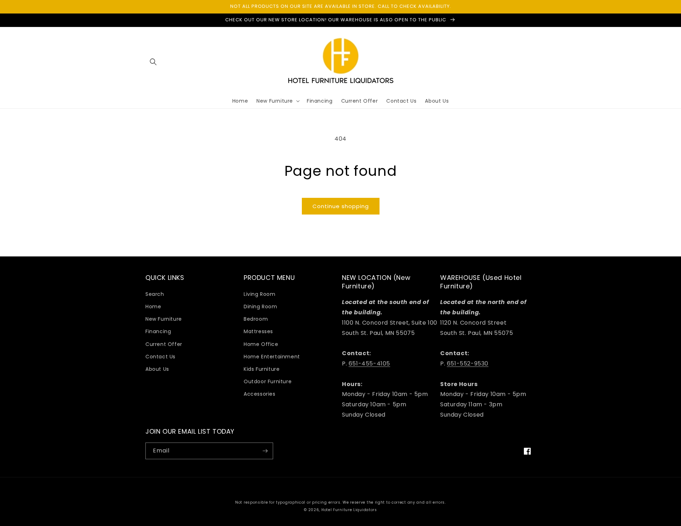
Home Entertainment (272, 356)
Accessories (260, 393)
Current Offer (163, 344)
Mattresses (258, 331)
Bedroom (256, 318)
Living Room (260, 294)
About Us (157, 369)
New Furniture (163, 318)
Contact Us (160, 356)
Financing (158, 331)
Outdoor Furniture (268, 381)
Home (153, 306)
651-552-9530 (467, 363)
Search (154, 294)
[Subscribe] (265, 451)
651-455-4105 (369, 363)
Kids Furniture (261, 369)
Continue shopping (340, 206)
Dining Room (260, 306)
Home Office (261, 344)
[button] (153, 62)
